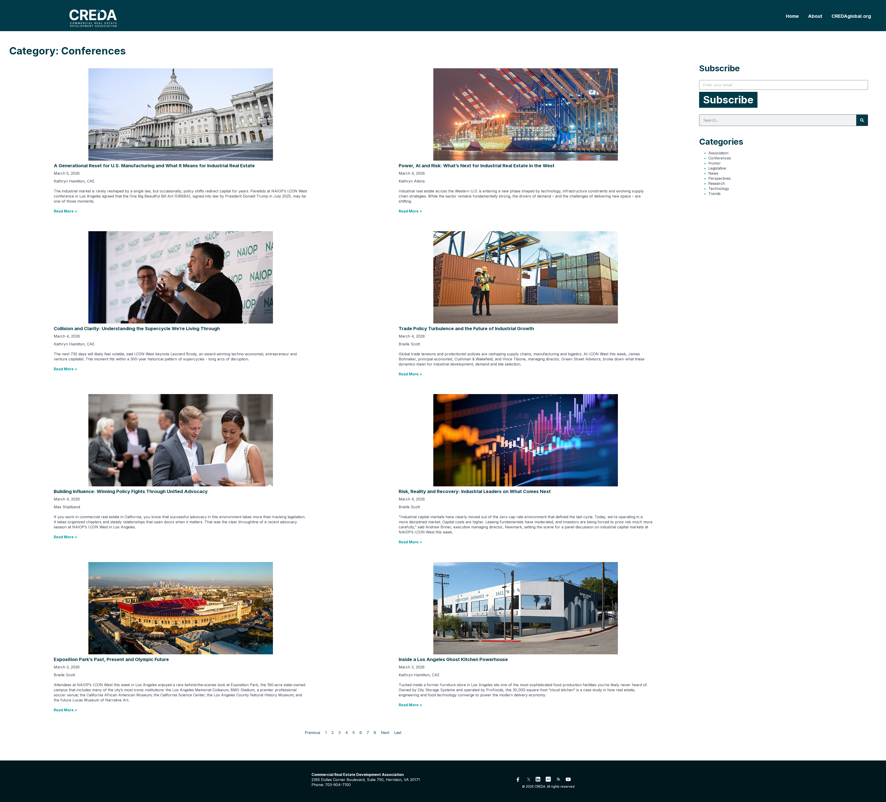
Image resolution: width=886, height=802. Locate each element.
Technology (718, 188)
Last (397, 732)
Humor (714, 163)
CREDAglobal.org (851, 16)
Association (718, 153)
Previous (312, 732)
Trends (714, 193)
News (713, 173)
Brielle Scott (409, 344)
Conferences (719, 158)
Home (792, 16)
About (815, 16)
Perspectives (719, 178)
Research (716, 183)
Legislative (717, 168)
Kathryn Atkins (412, 181)
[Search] (862, 120)
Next (385, 732)
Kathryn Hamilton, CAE (74, 181)
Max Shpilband (67, 507)
